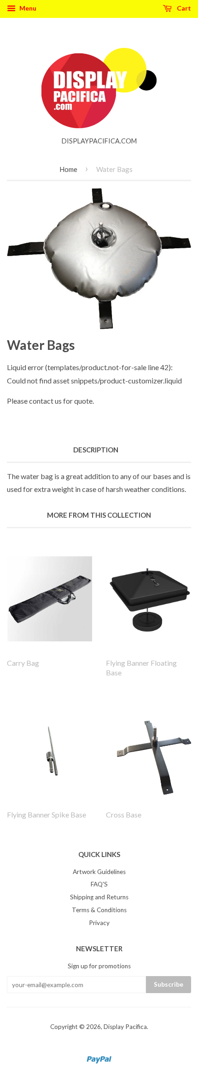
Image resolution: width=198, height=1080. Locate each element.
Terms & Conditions (99, 910)
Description (95, 450)
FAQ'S (99, 884)
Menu (27, 8)
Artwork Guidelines (99, 871)
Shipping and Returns (99, 897)
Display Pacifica (125, 1026)
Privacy (99, 922)
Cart (183, 8)
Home (68, 169)
